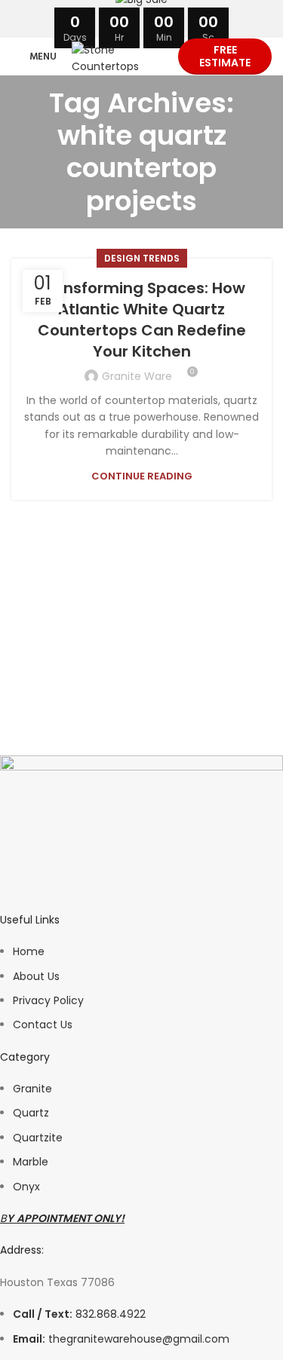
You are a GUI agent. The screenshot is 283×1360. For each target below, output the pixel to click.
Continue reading (141, 476)
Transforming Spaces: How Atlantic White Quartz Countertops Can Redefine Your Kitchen (142, 319)
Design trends (142, 258)
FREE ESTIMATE (225, 56)
